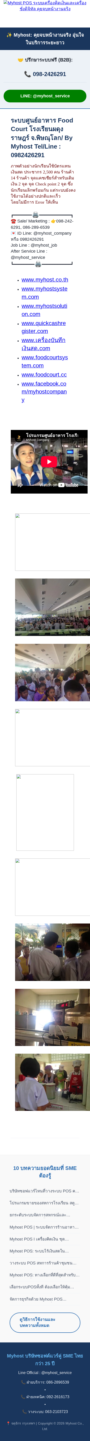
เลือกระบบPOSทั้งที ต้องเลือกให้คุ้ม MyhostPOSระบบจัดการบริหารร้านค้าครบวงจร (43, 1287)
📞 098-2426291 (45, 74)
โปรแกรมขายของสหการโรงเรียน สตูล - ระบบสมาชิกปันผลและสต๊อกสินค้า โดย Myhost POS (45, 1203)
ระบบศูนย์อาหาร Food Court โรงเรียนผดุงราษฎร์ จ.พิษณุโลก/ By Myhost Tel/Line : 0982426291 (42, 138)
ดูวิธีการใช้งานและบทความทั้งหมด (37, 1322)
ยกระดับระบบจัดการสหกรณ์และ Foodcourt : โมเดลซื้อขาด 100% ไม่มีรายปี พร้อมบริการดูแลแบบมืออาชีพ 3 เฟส (43, 1215)
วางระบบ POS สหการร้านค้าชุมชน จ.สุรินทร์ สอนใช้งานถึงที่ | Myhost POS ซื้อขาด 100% (44, 1263)
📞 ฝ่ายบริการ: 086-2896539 (45, 1382)
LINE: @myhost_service (45, 96)
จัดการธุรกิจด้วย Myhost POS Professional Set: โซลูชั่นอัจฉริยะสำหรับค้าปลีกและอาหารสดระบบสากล (44, 1299)
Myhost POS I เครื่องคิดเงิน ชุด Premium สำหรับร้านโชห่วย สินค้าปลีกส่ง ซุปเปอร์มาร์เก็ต (44, 1239)
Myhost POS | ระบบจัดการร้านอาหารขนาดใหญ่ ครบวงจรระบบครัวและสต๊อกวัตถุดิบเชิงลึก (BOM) (45, 1227)
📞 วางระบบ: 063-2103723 (45, 1412)
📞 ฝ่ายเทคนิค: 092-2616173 (45, 1397)
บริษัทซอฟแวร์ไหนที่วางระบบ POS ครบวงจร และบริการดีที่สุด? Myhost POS (45, 1191)
